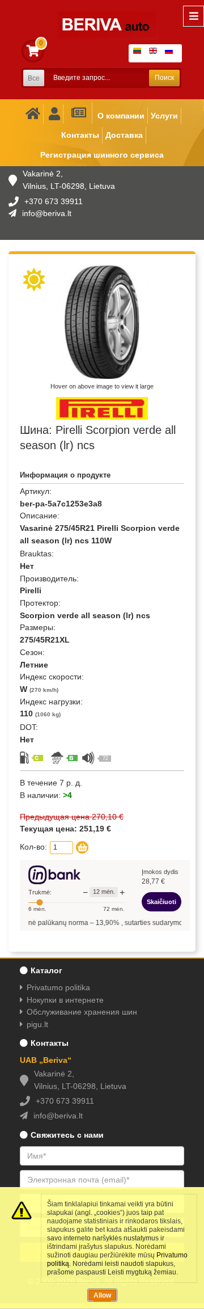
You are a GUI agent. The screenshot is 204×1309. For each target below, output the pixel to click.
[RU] (171, 53)
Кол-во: (33, 846)
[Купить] (82, 847)
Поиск (164, 78)
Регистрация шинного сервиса (102, 154)
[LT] (139, 53)
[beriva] (100, 17)
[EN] (155, 53)
